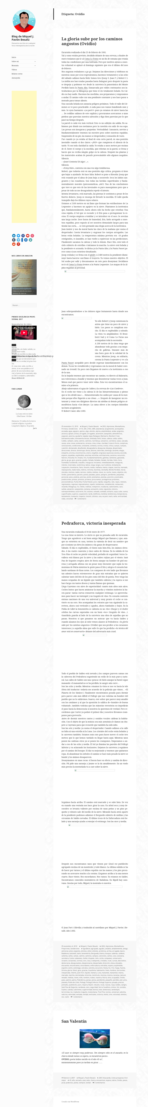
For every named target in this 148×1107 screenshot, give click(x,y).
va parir (105, 496)
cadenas (115, 953)
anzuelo (79, 1080)
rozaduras (104, 487)
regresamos (66, 484)
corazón (64, 961)
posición (110, 477)
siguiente (107, 489)
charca (93, 1080)
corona (99, 446)
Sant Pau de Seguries (70, 987)
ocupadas (115, 977)
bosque (108, 953)
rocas (102, 985)
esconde (123, 453)
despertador (117, 448)
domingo (108, 450)
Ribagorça (72, 487)
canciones (102, 956)
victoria (100, 994)
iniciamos (97, 462)
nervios (83, 472)
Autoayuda (16, 78)
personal (65, 477)
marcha (117, 467)
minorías (88, 975)
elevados (118, 963)
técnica (95, 990)
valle (115, 496)
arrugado (82, 433)
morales (65, 472)
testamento (66, 496)
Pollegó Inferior (92, 982)
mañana (99, 467)
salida (64, 489)
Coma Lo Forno (91, 58)
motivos (71, 472)
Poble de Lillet (73, 982)
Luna (99, 973)
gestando (120, 458)
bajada (85, 436)
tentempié (115, 990)
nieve (101, 472)
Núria (104, 977)
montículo (96, 975)
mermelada (79, 975)
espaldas (71, 455)
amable (108, 948)
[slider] (52, 356)
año (73, 1080)
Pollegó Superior (105, 982)
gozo (73, 460)
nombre (86, 977)
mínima (90, 470)
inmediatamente (108, 462)
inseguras (119, 462)
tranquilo (74, 496)
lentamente (116, 465)
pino (125, 980)
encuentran (100, 1080)
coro (84, 961)
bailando (72, 953)
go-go (69, 460)
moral (123, 470)
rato (112, 482)
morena (103, 975)
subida (70, 990)
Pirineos (65, 429)
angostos (120, 431)
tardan (88, 1083)
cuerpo (116, 446)
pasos (98, 474)
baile (79, 953)
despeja (109, 448)
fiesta (105, 968)
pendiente (112, 474)
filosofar (71, 458)
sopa (116, 491)
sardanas (81, 987)
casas (119, 441)
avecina (72, 436)
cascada (124, 441)
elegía (121, 450)
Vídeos (14, 70)
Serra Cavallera (104, 987)
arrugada (115, 951)
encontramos (75, 965)
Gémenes (112, 458)
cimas (98, 443)
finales (80, 458)
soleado (96, 491)
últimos (95, 496)
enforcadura (95, 965)
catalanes (78, 958)
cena (68, 443)
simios (113, 987)
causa (64, 443)
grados (84, 460)
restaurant (119, 484)
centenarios (80, 443)
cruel (109, 961)
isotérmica (81, 465)
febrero (64, 458)
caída (115, 438)
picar (63, 1083)
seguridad (94, 987)
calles (70, 956)
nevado (64, 977)
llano (81, 467)
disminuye (81, 450)
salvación (70, 489)
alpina (98, 431)
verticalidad (122, 496)
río (78, 487)
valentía (123, 992)
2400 (93, 429)
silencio (114, 489)
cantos (109, 956)
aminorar (65, 951)
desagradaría (92, 448)
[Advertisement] (24, 157)
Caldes (64, 441)
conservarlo (117, 958)
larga (93, 465)
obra (109, 977)
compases (108, 958)
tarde (90, 494)
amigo (125, 948)
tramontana (92, 992)
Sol (85, 491)
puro (95, 482)
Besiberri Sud (114, 436)
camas (75, 956)
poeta (76, 1083)
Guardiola (92, 970)
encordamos (85, 965)
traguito (84, 992)
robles (82, 487)
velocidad (71, 994)
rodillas (88, 487)
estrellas (95, 455)
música (109, 975)
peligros (104, 474)
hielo (115, 460)
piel (121, 980)
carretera (112, 441)
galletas (106, 458)
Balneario (104, 436)
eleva (113, 963)
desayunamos (76, 963)
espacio (64, 455)
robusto (97, 985)
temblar (104, 494)
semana (87, 489)
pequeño (109, 980)
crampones (95, 961)
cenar (73, 443)
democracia (66, 963)
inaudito (81, 462)
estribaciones (104, 455)
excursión (121, 455)
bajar (90, 436)
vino (110, 994)
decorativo (122, 961)
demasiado (73, 448)
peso (71, 477)
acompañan (119, 429)
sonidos (123, 987)
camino (81, 441)
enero (88, 453)
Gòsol (75, 970)
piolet (92, 255)
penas (88, 980)
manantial (114, 973)
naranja (116, 975)
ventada (79, 994)
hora (120, 460)
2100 (89, 429)
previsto (81, 479)
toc (71, 992)
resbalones (100, 484)
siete (101, 489)
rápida (100, 482)
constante (85, 446)
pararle (80, 474)
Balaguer (96, 436)
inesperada (66, 973)
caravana (120, 956)
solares (90, 491)
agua (70, 431)
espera (110, 965)
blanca (101, 953)
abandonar (100, 429)
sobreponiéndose (68, 491)
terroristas (66, 992)
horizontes (121, 970)
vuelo (67, 997)
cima (94, 443)
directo (73, 450)
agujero (76, 431)
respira (85, 985)
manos (105, 467)
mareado (124, 467)
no (105, 472)
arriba (109, 951)
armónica (102, 951)
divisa (88, 450)
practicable (118, 477)
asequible (108, 433)
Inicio (14, 57)
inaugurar (89, 462)
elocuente (65, 965)
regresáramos (83, 484)
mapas (110, 467)
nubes (92, 977)
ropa (113, 985)
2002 (104, 426)
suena (125, 491)
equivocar (109, 453)
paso (63, 980)
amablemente (117, 948)
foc (109, 968)
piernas (83, 477)
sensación (94, 489)
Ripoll (90, 985)
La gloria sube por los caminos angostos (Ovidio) (92, 41)
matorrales (76, 470)
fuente (122, 968)
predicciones (66, 479)
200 (85, 429)
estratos (85, 968)
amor (71, 951)
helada (90, 460)
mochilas (97, 470)
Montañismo (120, 426)
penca (94, 980)
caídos (119, 438)
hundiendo (73, 462)
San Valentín (74, 1021)
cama (76, 441)
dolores (93, 450)
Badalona (65, 953)
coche (101, 958)
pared (85, 474)
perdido (116, 980)
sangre (123, 985)
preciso (121, 982)
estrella (91, 968)
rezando (65, 487)
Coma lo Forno (113, 443)
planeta (64, 982)
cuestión (65, 448)
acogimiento (109, 429)
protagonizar (106, 479)
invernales (72, 465)
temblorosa (112, 494)
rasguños (107, 482)
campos (95, 956)
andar (114, 431)
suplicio (75, 494)
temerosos (107, 990)
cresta (105, 446)
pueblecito (73, 985)
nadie (77, 472)
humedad (65, 462)
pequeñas (120, 474)
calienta (65, 956)
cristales (103, 961)
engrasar (102, 453)
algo (87, 431)
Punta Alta (82, 87)
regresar (74, 484)
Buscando (107, 1078)
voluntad (69, 499)
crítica (111, 446)
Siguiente (40, 276)
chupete (91, 958)
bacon (122, 951)
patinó (68, 980)
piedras (76, 477)
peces (125, 1080)
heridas (110, 460)
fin (76, 458)
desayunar (101, 448)
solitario (110, 491)
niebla (89, 472)
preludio (65, 985)
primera (88, 479)
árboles (95, 951)
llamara (94, 973)
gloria (64, 460)
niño (81, 977)
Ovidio (64, 474)
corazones (72, 961)
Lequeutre (65, 467)
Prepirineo (66, 948)
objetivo (120, 472)
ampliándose (106, 431)
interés (73, 973)
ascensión (99, 433)
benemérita (86, 953)
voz (63, 997)
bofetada (93, 438)
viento (105, 994)
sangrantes (79, 489)
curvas (114, 961)
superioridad (87, 990)
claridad (104, 443)
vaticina (64, 994)
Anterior (8, 276)
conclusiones (66, 446)
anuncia (65, 433)
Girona (64, 970)
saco (121, 487)
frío (85, 458)
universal (115, 992)
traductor (76, 992)
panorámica (71, 474)
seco (87, 987)
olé (125, 472)
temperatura (122, 494)
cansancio (104, 441)
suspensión (83, 494)
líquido (87, 973)
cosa (88, 961)
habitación (101, 970)
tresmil (88, 496)
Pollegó (82, 982)
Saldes (117, 985)
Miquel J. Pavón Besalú (90, 426)
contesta (93, 446)
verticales (92, 994)
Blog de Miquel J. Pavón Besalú (23, 37)
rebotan (123, 482)
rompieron (96, 487)
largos (98, 465)
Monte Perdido (114, 470)
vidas (63, 499)
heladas (97, 460)
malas (92, 467)
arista (76, 433)
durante (115, 450)
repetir (92, 484)
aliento (92, 431)
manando (105, 973)
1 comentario (81, 499)
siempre (82, 1083)
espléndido (80, 455)
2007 (100, 1078)
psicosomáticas (67, 482)
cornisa (79, 961)
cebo (88, 1080)
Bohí (99, 438)
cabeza (109, 438)
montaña (104, 470)
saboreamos (114, 487)
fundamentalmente (94, 458)
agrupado (94, 948)
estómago (77, 968)
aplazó (70, 433)
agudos (101, 948)
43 (70, 1080)
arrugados (91, 433)
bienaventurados (68, 438)
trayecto (82, 496)
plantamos (96, 477)
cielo (97, 958)
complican (124, 443)
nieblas (95, 472)
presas (74, 479)
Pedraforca (81, 980)
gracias (79, 460)
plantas (104, 477)
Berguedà (95, 953)
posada (114, 982)
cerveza (88, 443)
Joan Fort (80, 973)
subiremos (77, 990)
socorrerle (79, 491)
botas (104, 438)
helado (103, 460)
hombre (113, 970)
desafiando (82, 448)
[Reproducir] (14, 345)
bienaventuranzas (82, 438)
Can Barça (96, 441)
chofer (85, 958)
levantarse (74, 467)
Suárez (64, 990)
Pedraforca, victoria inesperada (94, 523)
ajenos (82, 431)
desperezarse (87, 963)
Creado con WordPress (70, 1102)
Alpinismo (110, 426)
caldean (121, 953)
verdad (85, 994)
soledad (103, 491)
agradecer (86, 948)
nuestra (99, 977)
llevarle (86, 467)
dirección (106, 963)
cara (114, 956)
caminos (88, 441)
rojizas (107, 985)
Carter (71, 958)
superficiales (66, 494)
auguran (65, 436)
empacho (65, 453)
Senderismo (73, 429)
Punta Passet (68, 363)
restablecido (109, 484)
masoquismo (66, 470)
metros (83, 470)
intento (64, 465)
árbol (89, 951)
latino (114, 1080)
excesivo (113, 455)
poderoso (69, 1083)
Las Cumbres (106, 465)
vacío (111, 496)
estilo (70, 968)
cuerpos (123, 446)
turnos (108, 992)
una (100, 496)
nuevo (114, 472)
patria (74, 980)
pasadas (92, 474)
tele (100, 990)
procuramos (96, 479)
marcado (65, 975)
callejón (70, 441)
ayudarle (78, 436)
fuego (117, 968)
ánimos (84, 951)
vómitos (123, 994)
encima (72, 453)
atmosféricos (117, 433)
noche (108, 472)
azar (83, 1080)
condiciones (76, 446)
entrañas (103, 965)
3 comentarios (99, 1083)
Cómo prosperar (117, 1078)
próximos (115, 479)
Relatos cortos (17, 74)
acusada (65, 431)
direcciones (66, 450)
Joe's (35, 428)
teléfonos (96, 494)
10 (82, 429)
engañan (95, 453)
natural (123, 975)
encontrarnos (80, 453)
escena (117, 453)
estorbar (88, 455)
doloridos (100, 450)
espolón (65, 968)
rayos (117, 482)
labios (87, 465)
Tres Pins (101, 992)
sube (120, 491)
